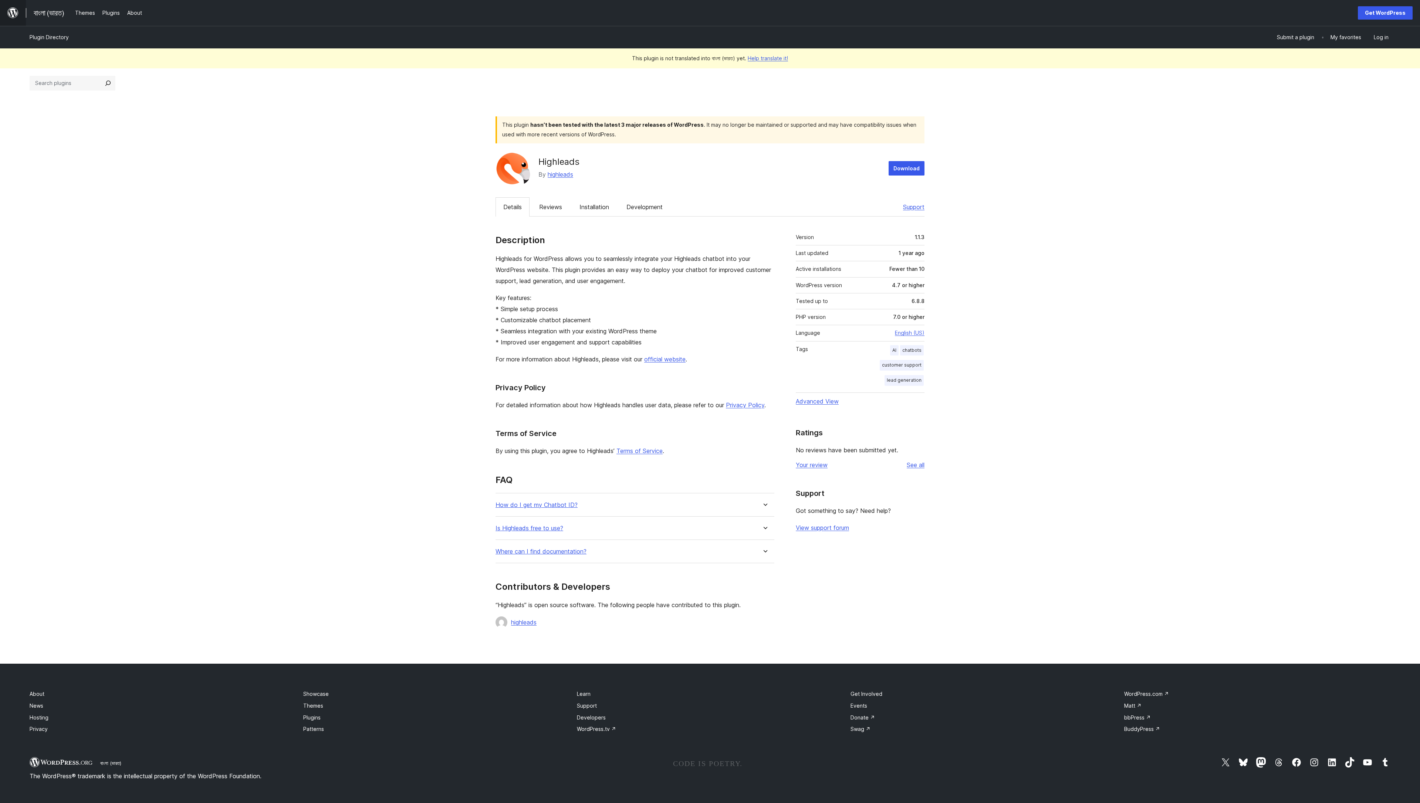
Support (913, 207)
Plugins (312, 717)
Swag (860, 729)
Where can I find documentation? (541, 551)
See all (915, 465)
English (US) (909, 333)
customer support (902, 365)
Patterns (313, 729)
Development (644, 207)
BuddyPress (1142, 729)
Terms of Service (639, 451)
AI (894, 350)
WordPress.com (1146, 694)
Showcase (316, 694)
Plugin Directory (49, 37)
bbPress (1137, 717)
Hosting (39, 717)
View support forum (822, 527)
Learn (584, 694)
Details (512, 207)
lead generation (904, 380)
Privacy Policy (745, 405)
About (37, 694)
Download (906, 168)
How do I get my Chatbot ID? (537, 504)
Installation (594, 207)
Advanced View (817, 401)
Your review (812, 465)
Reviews (550, 207)
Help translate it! (768, 58)
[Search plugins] (108, 83)
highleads (560, 174)
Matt (1133, 705)
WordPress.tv (596, 729)
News (36, 705)
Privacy (39, 729)
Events (859, 705)
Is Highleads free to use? (529, 528)
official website (665, 359)
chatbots (912, 350)
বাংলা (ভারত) (110, 763)
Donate (863, 717)
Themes (313, 705)
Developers (591, 717)
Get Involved (866, 694)
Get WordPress (1385, 13)
